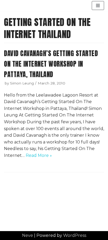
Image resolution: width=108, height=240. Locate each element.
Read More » (39, 155)
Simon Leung (22, 83)
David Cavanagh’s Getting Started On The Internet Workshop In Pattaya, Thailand (51, 64)
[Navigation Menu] (98, 5)
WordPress (74, 235)
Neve (27, 235)
